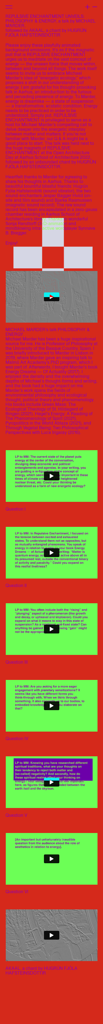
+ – (91, 6)
